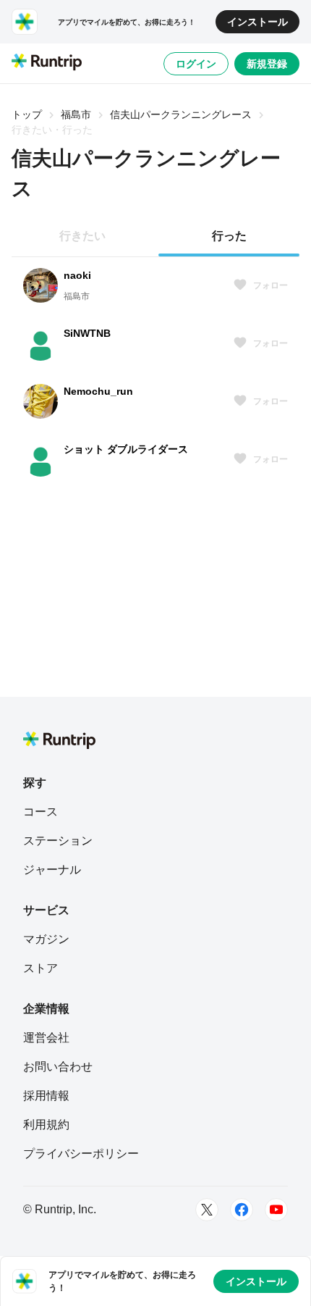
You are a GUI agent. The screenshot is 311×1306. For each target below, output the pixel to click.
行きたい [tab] (82, 236)
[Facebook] (241, 1209)
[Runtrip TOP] (47, 63)
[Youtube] (276, 1209)
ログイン (196, 64)
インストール (257, 22)
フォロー (270, 285)
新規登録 (267, 64)
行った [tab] (229, 236)
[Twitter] (206, 1209)
